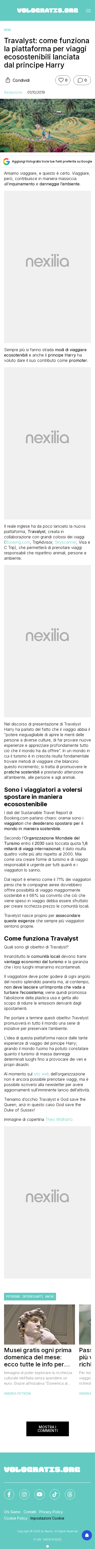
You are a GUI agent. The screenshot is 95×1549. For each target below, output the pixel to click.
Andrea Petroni (17, 1393)
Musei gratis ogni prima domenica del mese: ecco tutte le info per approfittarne (38, 1357)
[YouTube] (36, 1491)
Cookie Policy (15, 1518)
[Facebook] (6, 1491)
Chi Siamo (12, 1512)
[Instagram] (21, 1491)
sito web (41, 1073)
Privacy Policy (51, 1512)
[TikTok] (52, 1491)
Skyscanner (65, 542)
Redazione (13, 92)
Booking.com (18, 542)
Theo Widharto (59, 1119)
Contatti (30, 1512)
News (7, 30)
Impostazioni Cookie (47, 1518)
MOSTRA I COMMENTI (47, 1429)
